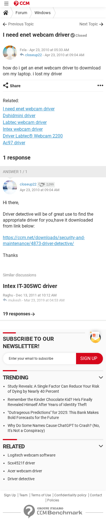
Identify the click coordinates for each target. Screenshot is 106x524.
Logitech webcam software (31, 455)
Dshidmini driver (19, 115)
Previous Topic (21, 24)
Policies (53, 500)
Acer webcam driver (25, 471)
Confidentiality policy (70, 495)
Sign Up (10, 495)
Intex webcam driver (23, 129)
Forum (21, 12)
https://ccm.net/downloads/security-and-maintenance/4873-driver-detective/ (44, 240)
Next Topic (88, 24)
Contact (96, 495)
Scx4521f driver (21, 463)
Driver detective (21, 479)
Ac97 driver (14, 142)
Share (15, 86)
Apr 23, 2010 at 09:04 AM (64, 55)
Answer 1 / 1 (15, 171)
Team (23, 495)
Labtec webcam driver (25, 122)
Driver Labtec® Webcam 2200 (33, 136)
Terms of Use (41, 495)
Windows (42, 12)
